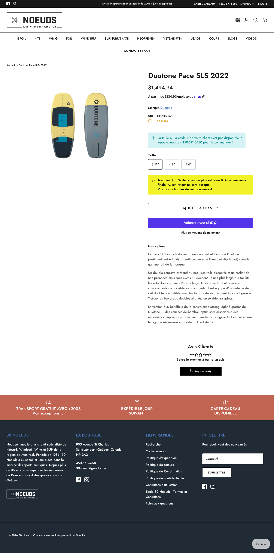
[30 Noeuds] (34, 20)
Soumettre (217, 472)
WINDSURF (88, 38)
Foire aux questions (159, 503)
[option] (80, 116)
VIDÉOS (251, 38)
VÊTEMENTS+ (172, 38)
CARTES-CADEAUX (204, 4)
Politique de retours (160, 464)
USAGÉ (196, 38)
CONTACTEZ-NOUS (137, 51)
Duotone (166, 107)
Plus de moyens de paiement (200, 232)
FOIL (69, 38)
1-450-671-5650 (228, 4)
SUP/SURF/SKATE (117, 38)
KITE (37, 38)
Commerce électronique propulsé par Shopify (59, 535)
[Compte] (245, 20)
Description (156, 246)
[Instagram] (14, 3)
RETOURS (262, 4)
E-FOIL (21, 38)
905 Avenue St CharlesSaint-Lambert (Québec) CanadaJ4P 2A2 (99, 449)
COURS (214, 38)
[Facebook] (8, 3)
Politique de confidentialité (165, 478)
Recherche (153, 444)
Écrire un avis (200, 371)
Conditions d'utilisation (161, 484)
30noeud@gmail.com (91, 468)
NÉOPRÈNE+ (146, 38)
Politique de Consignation (164, 471)
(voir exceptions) (162, 4)
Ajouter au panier (200, 208)
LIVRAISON (246, 4)
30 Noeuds (25, 535)
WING (53, 38)
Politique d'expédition (161, 458)
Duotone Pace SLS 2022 (33, 65)
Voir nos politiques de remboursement (185, 189)
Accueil (10, 65)
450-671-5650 (86, 463)
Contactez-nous (156, 451)
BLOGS (232, 38)
